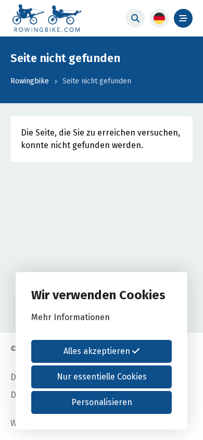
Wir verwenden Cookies (98, 295)
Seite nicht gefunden (96, 81)
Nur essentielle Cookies (102, 377)
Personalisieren (101, 402)
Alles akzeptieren (98, 351)
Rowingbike (29, 81)
